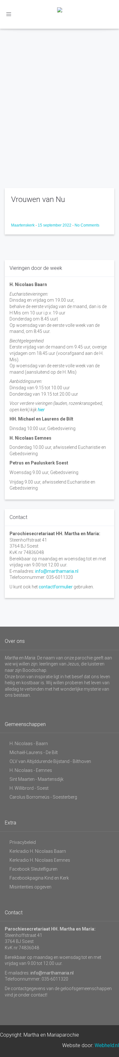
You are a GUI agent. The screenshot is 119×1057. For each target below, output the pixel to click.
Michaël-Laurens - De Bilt (34, 752)
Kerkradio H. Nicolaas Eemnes (40, 860)
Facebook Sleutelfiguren (33, 869)
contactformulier (56, 586)
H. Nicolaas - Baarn (29, 743)
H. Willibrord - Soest (29, 788)
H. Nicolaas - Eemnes (31, 770)
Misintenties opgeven (30, 886)
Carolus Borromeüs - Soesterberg (43, 797)
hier (41, 409)
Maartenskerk (23, 225)
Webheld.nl (107, 1045)
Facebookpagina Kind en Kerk (39, 878)
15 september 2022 (55, 225)
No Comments (87, 225)
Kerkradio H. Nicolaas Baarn (38, 851)
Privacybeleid (23, 842)
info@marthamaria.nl (56, 571)
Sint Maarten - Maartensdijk (36, 779)
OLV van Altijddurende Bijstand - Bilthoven (50, 761)
